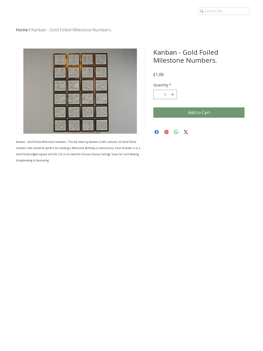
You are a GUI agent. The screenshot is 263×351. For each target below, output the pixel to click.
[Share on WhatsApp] (176, 132)
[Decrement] (157, 94)
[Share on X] (186, 132)
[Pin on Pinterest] (166, 132)
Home (22, 30)
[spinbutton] (165, 94)
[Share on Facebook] (157, 132)
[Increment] (173, 94)
